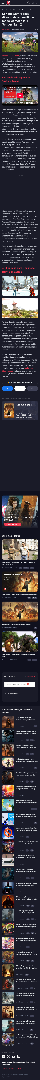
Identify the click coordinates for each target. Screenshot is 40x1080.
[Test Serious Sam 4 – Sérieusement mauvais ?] (20, 611)
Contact (4, 1068)
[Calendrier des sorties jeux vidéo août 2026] (20, 512)
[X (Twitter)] (8, 1056)
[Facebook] (3, 1056)
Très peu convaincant (10, 56)
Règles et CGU (6, 1077)
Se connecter (31, 676)
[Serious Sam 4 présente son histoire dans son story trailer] (20, 641)
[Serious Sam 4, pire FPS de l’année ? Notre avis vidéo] (20, 581)
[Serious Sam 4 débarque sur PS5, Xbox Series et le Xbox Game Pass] (20, 549)
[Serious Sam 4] (9, 411)
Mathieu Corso (6, 29)
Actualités (10, 9)
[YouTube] (13, 1056)
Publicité (12, 1068)
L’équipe (19, 1068)
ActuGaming (8, 3)
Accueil (5, 9)
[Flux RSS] (18, 1056)
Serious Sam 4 (24, 404)
